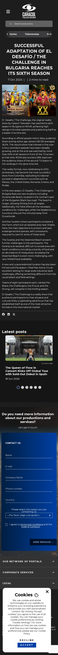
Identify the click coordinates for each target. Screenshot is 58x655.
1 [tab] (18, 387)
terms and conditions (31, 524)
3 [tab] (27, 387)
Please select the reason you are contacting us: (29, 510)
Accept (26, 645)
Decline (27, 640)
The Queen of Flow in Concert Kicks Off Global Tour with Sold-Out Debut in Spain (26, 371)
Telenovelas (32, 34)
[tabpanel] (29, 357)
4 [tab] (31, 387)
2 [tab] (22, 387)
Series (13, 34)
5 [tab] (35, 387)
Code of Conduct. (30, 526)
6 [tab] (40, 387)
